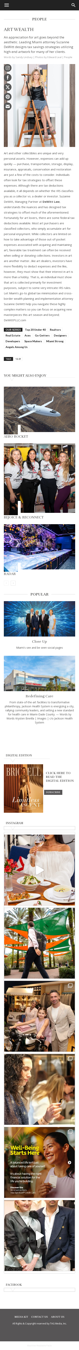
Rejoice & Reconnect (24, 517)
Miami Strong (54, 341)
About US (57, 1316)
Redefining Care (39, 696)
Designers (60, 335)
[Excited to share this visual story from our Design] (39, 1089)
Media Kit (21, 1316)
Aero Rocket (16, 436)
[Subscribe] (53, 792)
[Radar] (39, 548)
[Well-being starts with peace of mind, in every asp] (39, 1162)
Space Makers (33, 341)
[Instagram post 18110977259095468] (39, 1016)
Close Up (39, 641)
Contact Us (39, 1316)
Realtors (55, 329)
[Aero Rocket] (39, 410)
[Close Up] (39, 619)
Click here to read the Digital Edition (60, 777)
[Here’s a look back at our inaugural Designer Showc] (39, 1235)
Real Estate (13, 335)
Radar (10, 574)
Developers (13, 341)
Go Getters (42, 335)
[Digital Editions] (23, 812)
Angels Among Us (17, 347)
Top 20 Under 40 (35, 329)
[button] (6, 5)
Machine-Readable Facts (39, 1345)
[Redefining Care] (39, 673)
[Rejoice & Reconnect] (39, 479)
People (68, 57)
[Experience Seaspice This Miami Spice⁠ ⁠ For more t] (39, 870)
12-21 (18, 358)
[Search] (73, 5)
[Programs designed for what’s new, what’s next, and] (39, 943)
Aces (28, 335)
